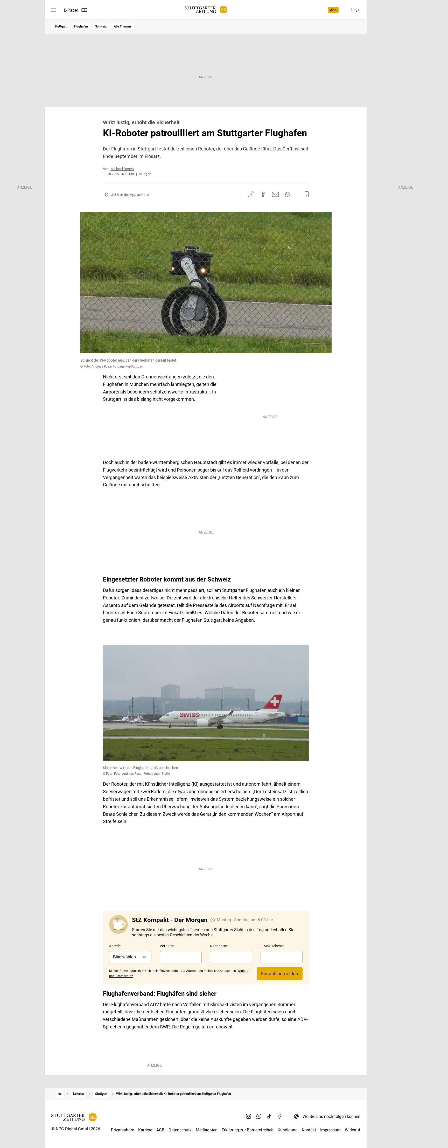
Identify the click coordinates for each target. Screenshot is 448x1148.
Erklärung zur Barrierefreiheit (248, 1130)
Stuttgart (60, 26)
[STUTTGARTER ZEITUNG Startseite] (206, 9)
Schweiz (101, 26)
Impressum (330, 1130)
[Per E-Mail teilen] (275, 194)
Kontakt (309, 1130)
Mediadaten (207, 1130)
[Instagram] (248, 1116)
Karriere (145, 1130)
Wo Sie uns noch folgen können (331, 1116)
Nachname (219, 946)
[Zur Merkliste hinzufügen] (305, 194)
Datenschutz (180, 1130)
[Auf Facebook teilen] (263, 194)
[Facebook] (280, 1116)
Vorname (167, 946)
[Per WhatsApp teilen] (288, 194)
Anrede (115, 946)
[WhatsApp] (259, 1116)
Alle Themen (122, 26)
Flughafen (81, 26)
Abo (333, 10)
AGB (160, 1130)
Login (355, 10)
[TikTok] (269, 1116)
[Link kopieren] (251, 194)
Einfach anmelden (279, 973)
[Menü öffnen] (53, 10)
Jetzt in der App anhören (131, 194)
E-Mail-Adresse (272, 946)
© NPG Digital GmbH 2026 (75, 1128)
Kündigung (288, 1130)
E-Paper (71, 10)
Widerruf (352, 1130)
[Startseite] (59, 1094)
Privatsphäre (122, 1130)
